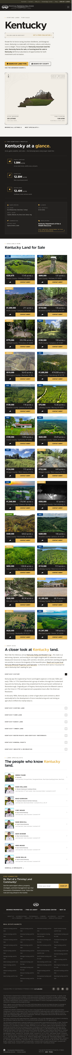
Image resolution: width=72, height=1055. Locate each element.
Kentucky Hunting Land (15, 708)
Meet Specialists (31, 127)
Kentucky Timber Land (14, 728)
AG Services (52, 916)
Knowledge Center (47, 1)
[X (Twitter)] (58, 988)
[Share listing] (10, 282)
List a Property (17, 918)
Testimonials (33, 916)
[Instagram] (67, 988)
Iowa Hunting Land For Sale (10, 976)
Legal (46, 1052)
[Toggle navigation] (68, 7)
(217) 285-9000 (38, 989)
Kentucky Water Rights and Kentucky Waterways (25, 735)
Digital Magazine (41, 918)
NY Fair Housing (21, 1052)
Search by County (41, 64)
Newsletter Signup (55, 918)
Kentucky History (12, 674)
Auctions (23, 1)
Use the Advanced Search (15, 67)
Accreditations (21, 916)
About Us (11, 916)
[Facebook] (53, 988)
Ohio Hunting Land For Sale (44, 962)
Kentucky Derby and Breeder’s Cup (39, 655)
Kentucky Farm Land (13, 715)
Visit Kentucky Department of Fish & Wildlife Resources (50, 230)
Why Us (37, 1)
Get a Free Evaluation (41, 35)
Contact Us (29, 918)
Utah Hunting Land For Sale (61, 950)
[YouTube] (62, 988)
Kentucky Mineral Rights (15, 742)
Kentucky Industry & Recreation (18, 749)
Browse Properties (14, 909)
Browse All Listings (12, 127)
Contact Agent (25, 282)
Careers (30, 1)
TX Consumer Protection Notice (15, 1050)
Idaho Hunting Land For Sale (10, 962)
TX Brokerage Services (9, 1052)
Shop (56, 1)
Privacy (51, 1052)
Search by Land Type (17, 64)
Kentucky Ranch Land (14, 721)
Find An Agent (32, 909)
